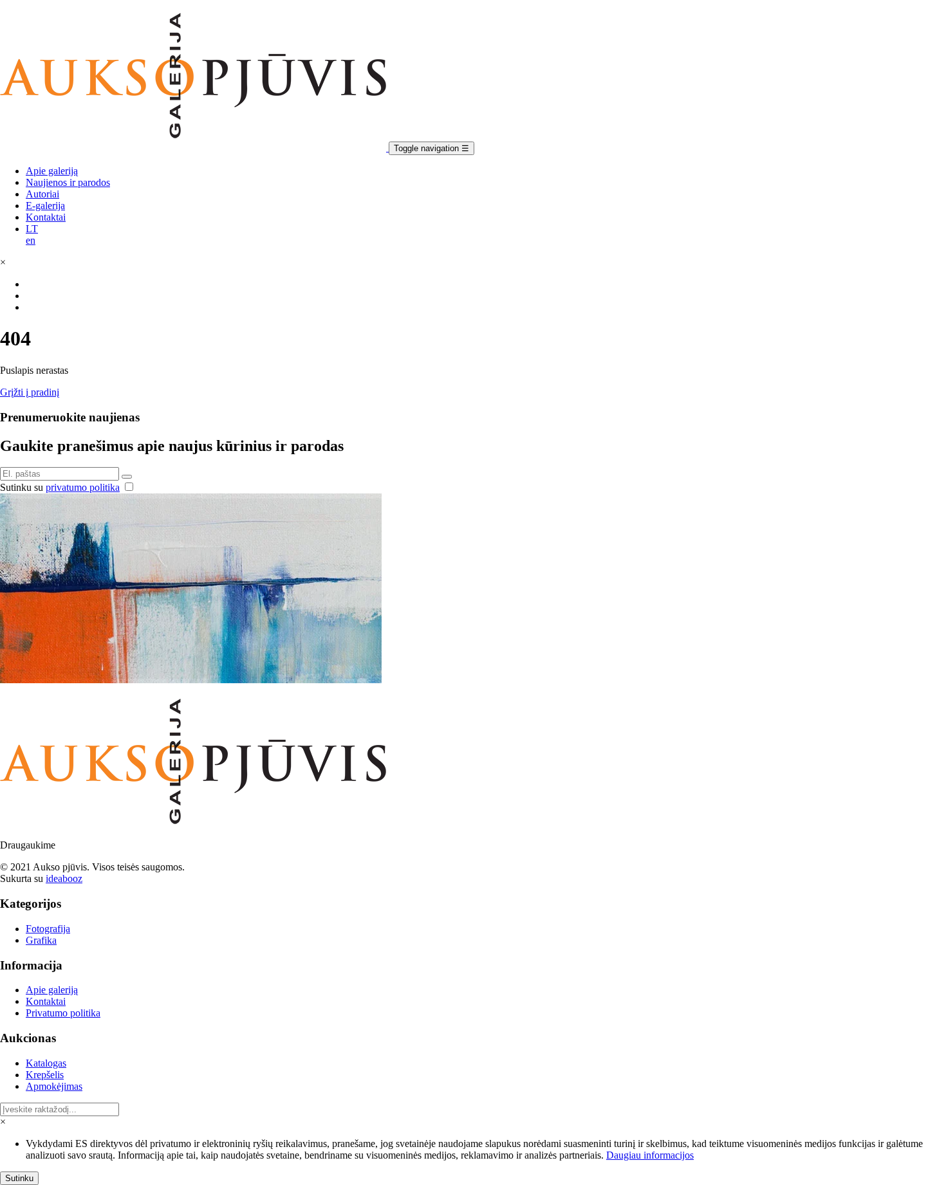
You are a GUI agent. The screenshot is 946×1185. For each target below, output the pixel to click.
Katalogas (46, 1063)
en (30, 240)
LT (32, 228)
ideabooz (64, 878)
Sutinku (19, 1178)
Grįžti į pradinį (29, 392)
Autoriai (42, 193)
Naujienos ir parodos (68, 182)
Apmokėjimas (54, 1086)
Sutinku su (60, 487)
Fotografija (48, 928)
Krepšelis (45, 1074)
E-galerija (45, 205)
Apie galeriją (52, 170)
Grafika (41, 940)
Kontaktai (46, 217)
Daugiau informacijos (650, 1155)
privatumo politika (83, 487)
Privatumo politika (63, 1012)
